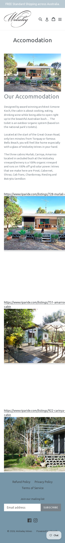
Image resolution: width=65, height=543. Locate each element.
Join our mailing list (33, 498)
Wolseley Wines (24, 531)
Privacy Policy (44, 481)
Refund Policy (21, 481)
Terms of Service (33, 488)
